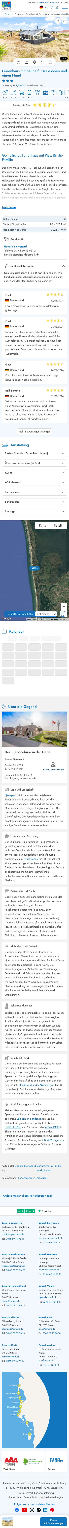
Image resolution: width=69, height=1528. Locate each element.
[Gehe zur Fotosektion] (17, 62)
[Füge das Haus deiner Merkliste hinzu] (65, 21)
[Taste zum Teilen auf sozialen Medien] (58, 21)
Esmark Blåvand (10, 1317)
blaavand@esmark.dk (12, 1328)
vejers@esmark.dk (47, 1297)
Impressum (15, 1497)
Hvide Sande (30, 859)
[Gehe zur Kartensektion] (34, 62)
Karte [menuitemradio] (42, 525)
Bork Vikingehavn (54, 1140)
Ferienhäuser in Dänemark (32, 1178)
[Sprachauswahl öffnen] (41, 7)
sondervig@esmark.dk (13, 1234)
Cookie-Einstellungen (51, 1497)
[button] (34, 568)
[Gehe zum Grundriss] (26, 62)
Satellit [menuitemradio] (58, 525)
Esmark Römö (9, 1345)
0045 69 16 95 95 (48, 2)
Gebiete (19, 1166)
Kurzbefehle (32, 619)
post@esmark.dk (47, 1360)
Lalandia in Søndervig (29, 1119)
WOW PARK (52, 1127)
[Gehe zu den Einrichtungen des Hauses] (43, 62)
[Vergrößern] (64, 606)
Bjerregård (20, 85)
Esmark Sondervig (12, 1223)
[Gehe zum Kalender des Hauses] (51, 62)
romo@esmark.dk (10, 1356)
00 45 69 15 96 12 (22, 775)
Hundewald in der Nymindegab (36, 1085)
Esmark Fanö (45, 1317)
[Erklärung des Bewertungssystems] (34, 81)
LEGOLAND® (13, 1127)
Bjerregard (10, 795)
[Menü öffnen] (65, 7)
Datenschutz (30, 1497)
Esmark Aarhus (47, 1345)
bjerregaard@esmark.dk (50, 1238)
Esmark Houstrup (48, 1254)
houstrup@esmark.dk (49, 1269)
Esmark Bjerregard (15, 246)
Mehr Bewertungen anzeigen (34, 431)
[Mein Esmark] (57, 7)
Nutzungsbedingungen (59, 619)
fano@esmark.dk (47, 1328)
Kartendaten (43, 619)
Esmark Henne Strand (14, 1286)
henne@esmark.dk (11, 1301)
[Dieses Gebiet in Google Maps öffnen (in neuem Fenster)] (6, 618)
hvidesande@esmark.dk (13, 1265)
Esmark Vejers (46, 1286)
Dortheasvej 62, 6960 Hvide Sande (49, 1168)
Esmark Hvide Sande (13, 1254)
